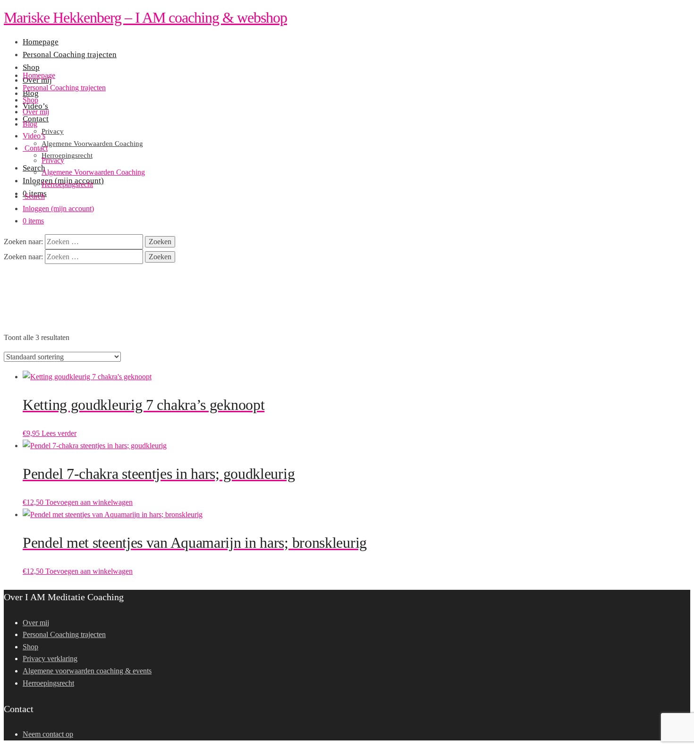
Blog (30, 124)
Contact (35, 148)
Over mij (36, 112)
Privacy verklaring (50, 658)
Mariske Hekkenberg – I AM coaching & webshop (145, 17)
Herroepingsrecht (67, 184)
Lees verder (59, 433)
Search (34, 196)
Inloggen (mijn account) (58, 208)
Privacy (53, 160)
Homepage (39, 75)
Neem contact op (48, 734)
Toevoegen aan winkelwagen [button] (89, 502)
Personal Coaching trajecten (64, 88)
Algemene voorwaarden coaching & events (87, 671)
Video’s (34, 136)
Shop (30, 100)
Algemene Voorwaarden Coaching (93, 172)
